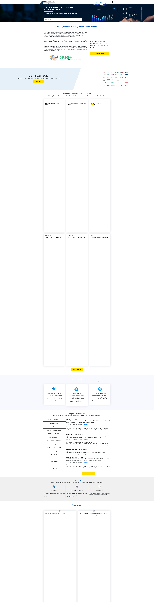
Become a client (100, 53)
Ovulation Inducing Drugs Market (74, 457)
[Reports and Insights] (47, 2)
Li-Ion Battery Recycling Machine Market (53, 103)
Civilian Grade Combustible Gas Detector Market (53, 238)
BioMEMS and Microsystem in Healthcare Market (78, 427)
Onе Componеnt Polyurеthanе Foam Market (77, 103)
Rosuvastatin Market (71, 419)
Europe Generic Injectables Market (75, 434)
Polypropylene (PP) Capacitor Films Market (76, 238)
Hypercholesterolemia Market (73, 465)
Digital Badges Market (96, 103)
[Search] (81, 19)
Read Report (86, 424)
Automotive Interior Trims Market (99, 237)
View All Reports (77, 369)
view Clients (38, 81)
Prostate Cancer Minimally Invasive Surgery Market (79, 442)
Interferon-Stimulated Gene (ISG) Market (76, 449)
